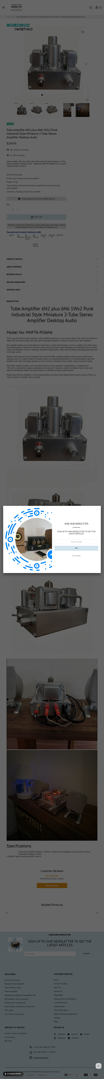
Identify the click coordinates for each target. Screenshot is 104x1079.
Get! (76, 548)
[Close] (97, 509)
